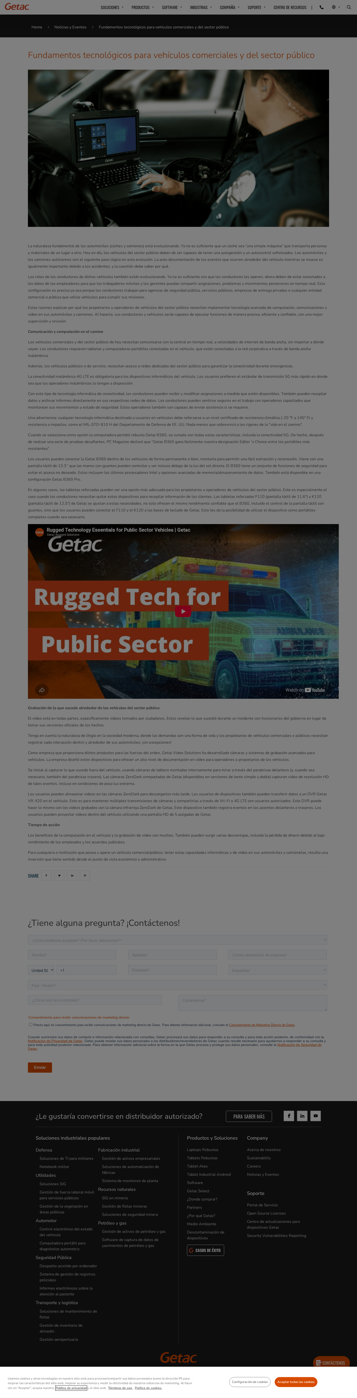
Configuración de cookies (250, 1382)
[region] (178, 1382)
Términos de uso (120, 1388)
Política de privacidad (71, 1388)
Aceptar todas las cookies (295, 1382)
